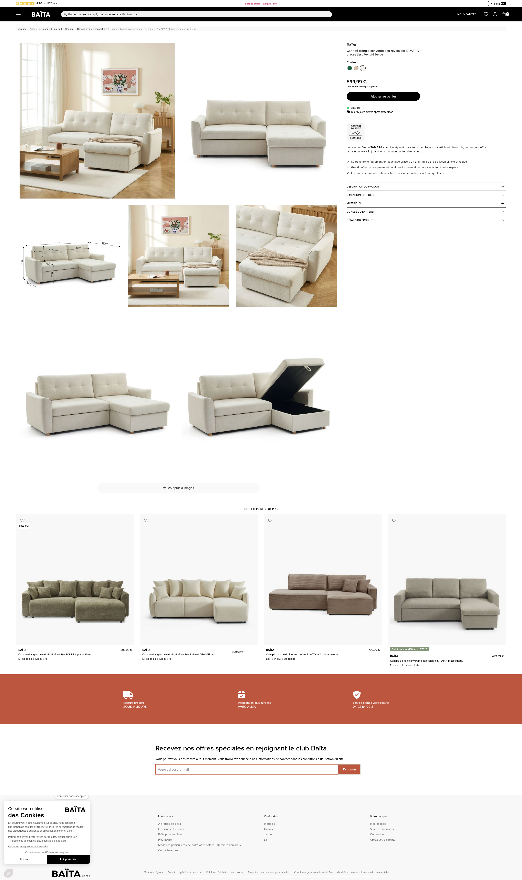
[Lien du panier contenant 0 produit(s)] (504, 14)
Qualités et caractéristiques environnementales (363, 872)
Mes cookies (378, 824)
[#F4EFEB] (363, 68)
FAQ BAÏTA (165, 840)
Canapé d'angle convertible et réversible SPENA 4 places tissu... (426, 660)
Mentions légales (154, 872)
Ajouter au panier (383, 96)
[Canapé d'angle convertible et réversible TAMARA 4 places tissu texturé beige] (97, 121)
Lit (265, 840)
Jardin (268, 834)
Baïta (497, 4)
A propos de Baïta (169, 824)
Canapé (269, 829)
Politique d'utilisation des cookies (225, 872)
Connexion (377, 834)
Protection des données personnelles (269, 872)
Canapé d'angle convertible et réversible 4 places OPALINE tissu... (180, 654)
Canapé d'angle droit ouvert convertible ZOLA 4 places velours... (303, 654)
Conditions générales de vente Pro (313, 872)
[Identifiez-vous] (495, 14)
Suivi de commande (382, 829)
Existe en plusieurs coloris (32, 658)
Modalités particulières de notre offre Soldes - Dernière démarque (200, 845)
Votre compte (378, 816)
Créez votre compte (382, 840)
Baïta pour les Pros (170, 834)
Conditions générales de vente (185, 872)
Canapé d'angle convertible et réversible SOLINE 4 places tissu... (55, 654)
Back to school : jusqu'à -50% (261, 3)
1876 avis (52, 3)
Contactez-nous (168, 850)
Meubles (269, 824)
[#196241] (349, 68)
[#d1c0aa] (356, 68)
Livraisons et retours (171, 829)
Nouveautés (467, 14)
